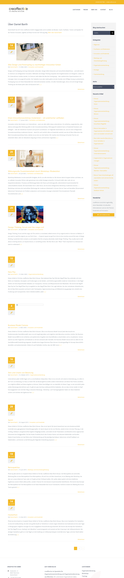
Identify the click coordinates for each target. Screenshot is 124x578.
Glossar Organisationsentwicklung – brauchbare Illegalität (102, 121)
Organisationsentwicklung (36, 274)
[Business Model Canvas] (29, 312)
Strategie (96, 70)
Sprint (10, 420)
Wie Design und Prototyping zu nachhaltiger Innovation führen (27, 52)
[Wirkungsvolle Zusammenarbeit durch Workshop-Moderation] (29, 158)
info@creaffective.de (111, 2)
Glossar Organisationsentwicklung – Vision (102, 101)
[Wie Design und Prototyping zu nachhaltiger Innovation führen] (29, 51)
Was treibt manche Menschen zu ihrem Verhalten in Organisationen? (103, 140)
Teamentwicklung (99, 74)
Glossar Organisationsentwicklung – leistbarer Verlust (102, 187)
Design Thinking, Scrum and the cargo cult (27, 214)
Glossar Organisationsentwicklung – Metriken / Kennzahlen (102, 167)
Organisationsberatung (88, 571)
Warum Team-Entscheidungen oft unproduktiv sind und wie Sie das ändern (103, 177)
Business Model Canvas (27, 312)
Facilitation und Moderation (37, 120)
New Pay (11, 272)
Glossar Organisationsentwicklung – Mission (102, 111)
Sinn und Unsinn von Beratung (20, 373)
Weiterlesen (81, 89)
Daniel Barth (14, 67)
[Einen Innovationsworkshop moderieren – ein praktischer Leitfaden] (29, 105)
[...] (40, 84)
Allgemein (97, 44)
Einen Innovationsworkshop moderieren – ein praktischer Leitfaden (27, 105)
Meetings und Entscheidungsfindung (38, 470)
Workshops (85, 573)
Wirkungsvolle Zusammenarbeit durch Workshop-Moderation (27, 158)
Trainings (84, 576)
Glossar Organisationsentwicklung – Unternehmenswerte (102, 150)
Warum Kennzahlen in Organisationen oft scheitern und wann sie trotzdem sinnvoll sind (103, 131)
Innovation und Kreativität (36, 67)
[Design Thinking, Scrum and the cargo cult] (29, 214)
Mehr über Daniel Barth (55, 32)
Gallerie (32, 52)
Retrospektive (14, 467)
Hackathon (12, 515)
